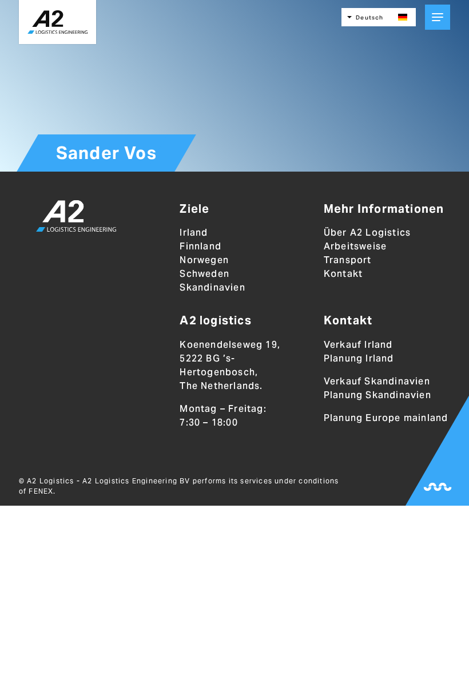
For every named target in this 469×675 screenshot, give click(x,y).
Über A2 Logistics (367, 233)
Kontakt (343, 274)
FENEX (41, 491)
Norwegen (204, 260)
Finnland (200, 246)
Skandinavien (212, 287)
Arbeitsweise (355, 246)
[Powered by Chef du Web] (437, 486)
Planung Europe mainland (386, 418)
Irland (194, 233)
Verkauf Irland (358, 345)
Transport (348, 260)
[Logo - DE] (76, 218)
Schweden (204, 274)
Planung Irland (359, 358)
